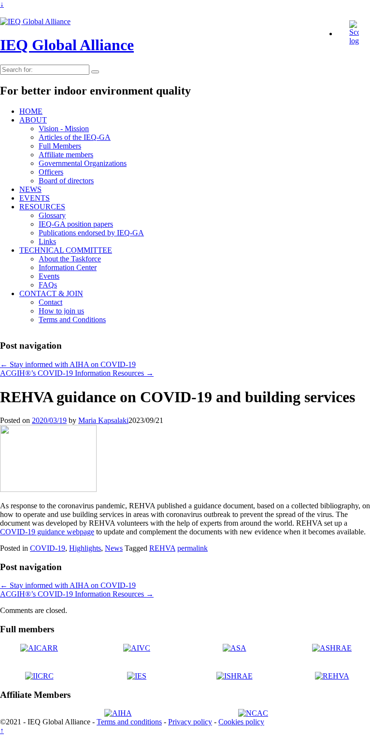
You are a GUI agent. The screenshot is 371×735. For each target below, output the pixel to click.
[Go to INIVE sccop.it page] (356, 41)
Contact (50, 302)
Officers (51, 172)
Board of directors (66, 181)
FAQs (48, 285)
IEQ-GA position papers (76, 224)
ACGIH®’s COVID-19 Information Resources (77, 373)
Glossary (52, 215)
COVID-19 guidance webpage (47, 532)
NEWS (30, 189)
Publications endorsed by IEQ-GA (91, 233)
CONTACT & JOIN (51, 293)
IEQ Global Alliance (67, 45)
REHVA (162, 548)
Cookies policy (241, 722)
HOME (31, 111)
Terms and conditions (129, 722)
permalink (192, 548)
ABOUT (33, 120)
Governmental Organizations (83, 163)
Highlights (85, 548)
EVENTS (34, 198)
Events (49, 276)
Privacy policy (190, 722)
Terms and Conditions (72, 319)
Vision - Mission (64, 128)
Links (47, 241)
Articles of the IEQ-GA (75, 137)
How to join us (61, 311)
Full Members (60, 146)
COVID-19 (47, 548)
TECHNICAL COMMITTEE (65, 250)
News (114, 548)
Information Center (68, 267)
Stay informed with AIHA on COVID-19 (68, 364)
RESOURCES (42, 207)
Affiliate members (66, 154)
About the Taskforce (70, 259)
